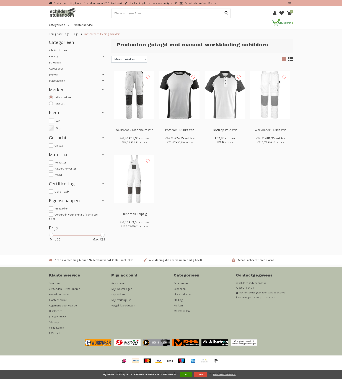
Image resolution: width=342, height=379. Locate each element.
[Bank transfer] (171, 362)
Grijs (58, 128)
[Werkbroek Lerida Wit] (270, 94)
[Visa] (160, 362)
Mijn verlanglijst (121, 300)
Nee (201, 374)
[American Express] (194, 362)
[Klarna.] (205, 362)
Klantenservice (58, 300)
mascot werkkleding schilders (102, 34)
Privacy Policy (57, 316)
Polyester (60, 162)
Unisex (59, 145)
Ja (186, 374)
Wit (58, 121)
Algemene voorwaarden (63, 305)
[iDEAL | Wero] (125, 362)
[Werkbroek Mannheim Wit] (134, 94)
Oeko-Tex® (62, 191)
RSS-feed (54, 333)
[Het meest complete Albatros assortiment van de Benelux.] (214, 342)
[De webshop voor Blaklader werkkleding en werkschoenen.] (98, 342)
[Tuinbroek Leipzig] (134, 178)
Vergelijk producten (123, 305)
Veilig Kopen (56, 327)
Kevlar (58, 174)
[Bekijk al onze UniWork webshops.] (244, 342)
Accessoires (181, 283)
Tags (75, 34)
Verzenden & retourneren (64, 289)
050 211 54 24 (246, 287)
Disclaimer (55, 311)
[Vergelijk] (290, 3)
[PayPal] (137, 362)
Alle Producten (183, 294)
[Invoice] (217, 362)
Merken (178, 305)
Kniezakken (61, 208)
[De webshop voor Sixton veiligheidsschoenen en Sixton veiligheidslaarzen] (127, 342)
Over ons (54, 283)
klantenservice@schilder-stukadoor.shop (262, 292)
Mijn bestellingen (121, 289)
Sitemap (54, 322)
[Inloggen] (274, 13)
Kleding (178, 300)
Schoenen (180, 289)
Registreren (118, 283)
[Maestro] (182, 362)
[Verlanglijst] (281, 13)
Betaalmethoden (59, 294)
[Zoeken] (226, 13)
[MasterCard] (148, 362)
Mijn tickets (118, 294)
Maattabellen (182, 311)
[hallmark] (282, 22)
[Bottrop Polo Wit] (225, 94)
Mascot (60, 103)
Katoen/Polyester (65, 168)
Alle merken (63, 97)
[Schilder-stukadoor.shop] (63, 13)
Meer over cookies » (224, 374)
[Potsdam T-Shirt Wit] (179, 94)
